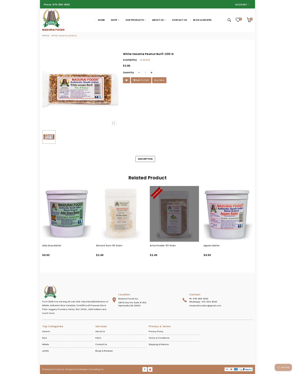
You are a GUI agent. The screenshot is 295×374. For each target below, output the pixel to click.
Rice (44, 337)
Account (241, 4)
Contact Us (101, 344)
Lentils (45, 350)
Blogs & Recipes (104, 350)
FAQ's (98, 337)
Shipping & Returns (159, 344)
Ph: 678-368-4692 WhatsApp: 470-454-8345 (203, 300)
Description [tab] (145, 158)
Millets (45, 344)
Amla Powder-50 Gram (109, 245)
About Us (100, 331)
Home (45, 35)
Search (46, 331)
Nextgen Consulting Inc (91, 369)
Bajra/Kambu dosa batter (218, 245)
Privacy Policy (156, 331)
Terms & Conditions (159, 337)
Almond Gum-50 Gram (55, 245)
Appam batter (158, 245)
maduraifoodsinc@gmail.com (205, 305)
